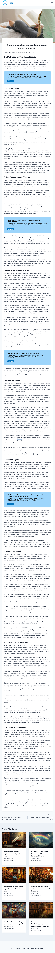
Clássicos (27, 42)
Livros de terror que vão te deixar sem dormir (42, 817)
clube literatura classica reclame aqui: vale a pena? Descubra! (40, 889)
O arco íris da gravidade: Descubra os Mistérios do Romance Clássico (40, 854)
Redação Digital (11, 52)
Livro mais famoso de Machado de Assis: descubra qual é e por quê (40, 924)
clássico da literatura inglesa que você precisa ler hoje (13, 854)
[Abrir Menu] (52, 3)
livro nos (19, 439)
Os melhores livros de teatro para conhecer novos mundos (11, 817)
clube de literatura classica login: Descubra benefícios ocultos (13, 889)
